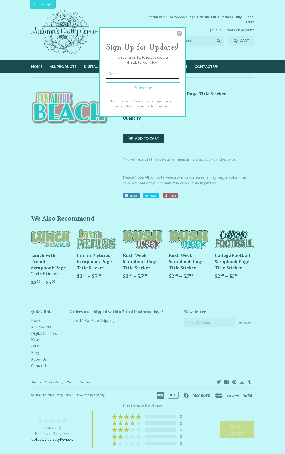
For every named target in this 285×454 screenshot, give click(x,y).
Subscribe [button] (143, 87)
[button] (179, 33)
